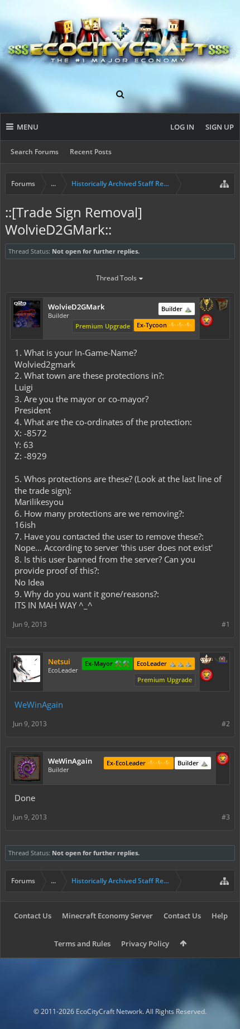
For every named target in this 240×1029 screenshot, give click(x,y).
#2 (226, 724)
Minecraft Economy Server (107, 916)
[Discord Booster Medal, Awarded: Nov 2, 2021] (221, 660)
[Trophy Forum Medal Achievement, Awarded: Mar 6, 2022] (206, 321)
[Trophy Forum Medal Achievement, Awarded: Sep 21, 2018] (222, 760)
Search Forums (35, 151)
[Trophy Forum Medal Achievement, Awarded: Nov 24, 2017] (206, 676)
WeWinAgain (39, 704)
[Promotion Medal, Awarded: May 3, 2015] (221, 305)
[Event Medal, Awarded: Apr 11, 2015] (206, 305)
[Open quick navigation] (224, 183)
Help (220, 916)
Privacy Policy (145, 944)
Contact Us (32, 916)
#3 (226, 817)
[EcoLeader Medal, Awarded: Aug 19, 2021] (206, 660)
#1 (226, 624)
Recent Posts (91, 151)
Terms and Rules (82, 944)
